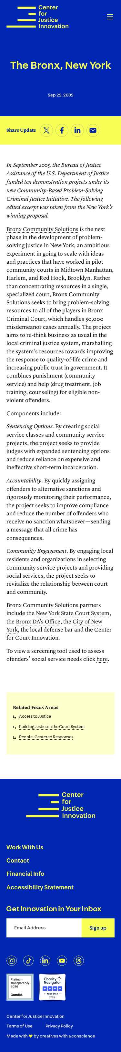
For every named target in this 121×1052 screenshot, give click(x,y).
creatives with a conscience (67, 1036)
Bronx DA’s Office (38, 622)
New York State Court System (72, 613)
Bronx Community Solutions (42, 229)
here (102, 659)
